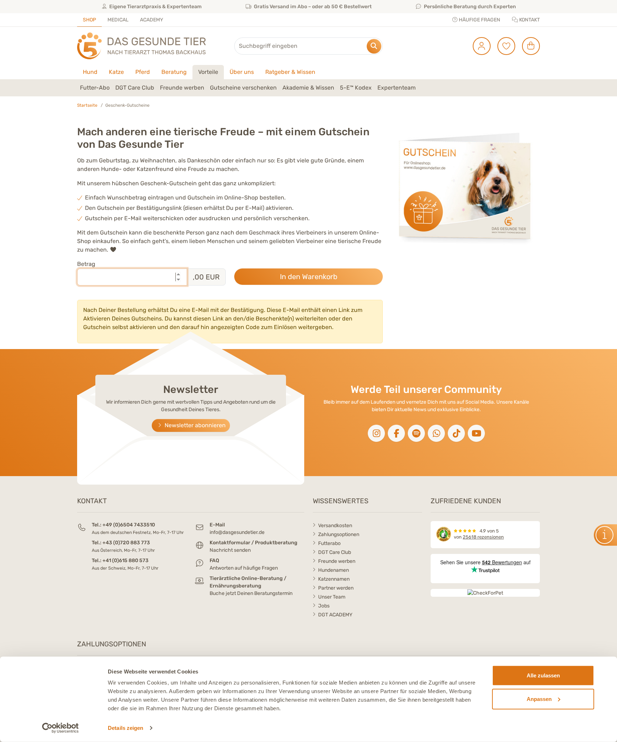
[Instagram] (376, 433)
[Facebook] (396, 433)
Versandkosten (335, 526)
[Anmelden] (479, 46)
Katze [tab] (116, 72)
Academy (151, 20)
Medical (118, 20)
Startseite (87, 105)
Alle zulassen (543, 675)
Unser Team (331, 597)
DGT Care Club (334, 552)
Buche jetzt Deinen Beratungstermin (251, 593)
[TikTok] (456, 433)
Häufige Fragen (479, 20)
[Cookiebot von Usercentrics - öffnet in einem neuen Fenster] (60, 728)
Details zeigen (125, 728)
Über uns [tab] (242, 72)
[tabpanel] (308, 87)
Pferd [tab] (142, 72)
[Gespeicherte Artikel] (503, 46)
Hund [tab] (90, 72)
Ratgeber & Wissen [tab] (290, 72)
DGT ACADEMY (335, 615)
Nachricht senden (230, 550)
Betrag (86, 264)
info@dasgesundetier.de (237, 532)
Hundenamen (333, 570)
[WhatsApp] (436, 433)
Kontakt (529, 20)
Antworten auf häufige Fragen (244, 568)
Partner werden (335, 588)
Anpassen (539, 699)
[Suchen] (374, 46)
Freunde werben (336, 561)
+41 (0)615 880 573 (125, 560)
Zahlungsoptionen (338, 534)
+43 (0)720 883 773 (126, 543)
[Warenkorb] (528, 46)
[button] (605, 535)
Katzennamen (334, 579)
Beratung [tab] (174, 72)
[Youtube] (476, 433)
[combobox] (308, 46)
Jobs (324, 606)
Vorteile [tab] (208, 72)
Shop (89, 20)
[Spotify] (416, 433)
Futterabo (329, 543)
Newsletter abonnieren (194, 425)
